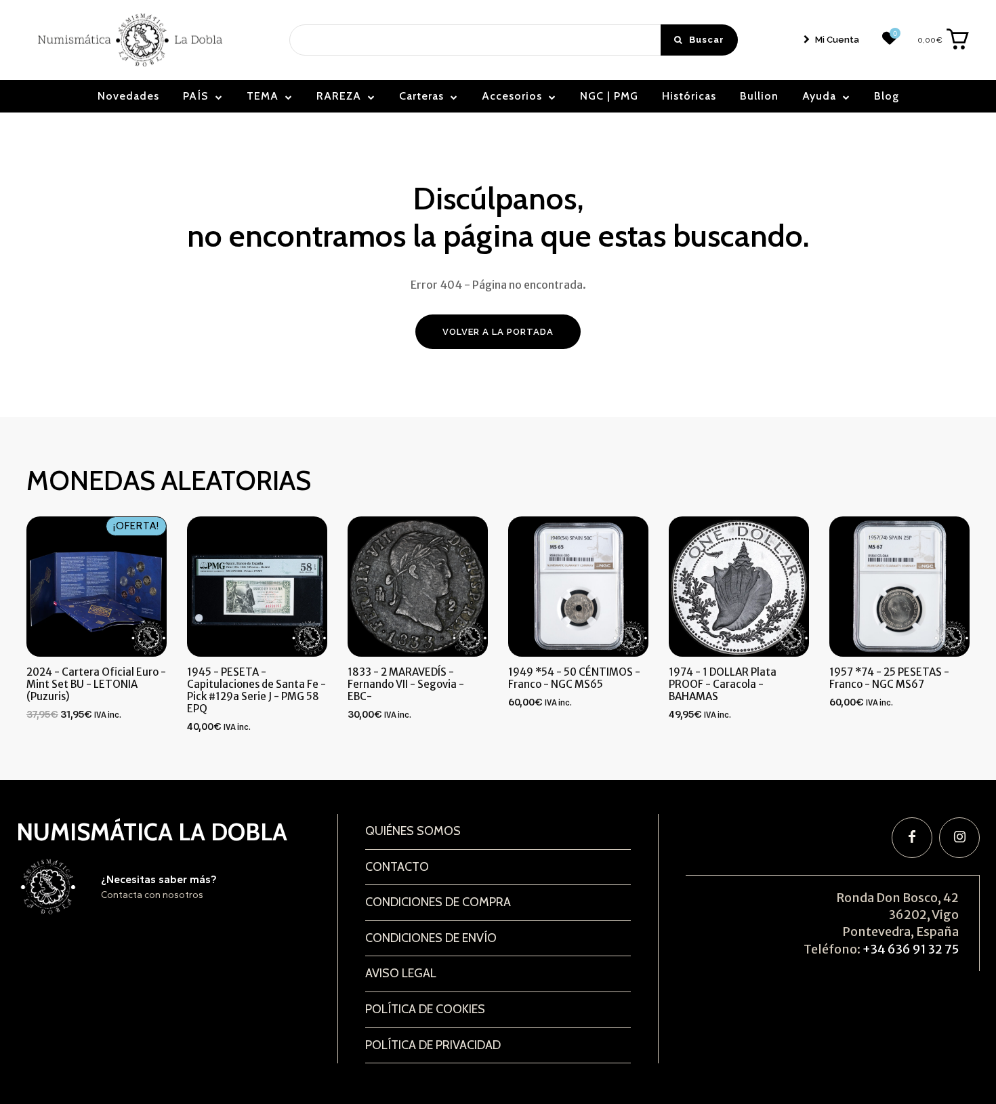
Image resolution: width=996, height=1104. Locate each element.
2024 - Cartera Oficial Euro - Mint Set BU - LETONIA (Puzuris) (96, 684)
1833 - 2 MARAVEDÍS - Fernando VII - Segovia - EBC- (406, 684)
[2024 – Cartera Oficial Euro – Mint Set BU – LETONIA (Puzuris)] (96, 586)
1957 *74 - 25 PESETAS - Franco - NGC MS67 (889, 678)
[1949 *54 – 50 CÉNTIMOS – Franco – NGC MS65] (578, 586)
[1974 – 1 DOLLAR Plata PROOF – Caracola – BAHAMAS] (739, 586)
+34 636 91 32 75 (911, 949)
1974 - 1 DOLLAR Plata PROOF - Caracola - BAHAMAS (722, 684)
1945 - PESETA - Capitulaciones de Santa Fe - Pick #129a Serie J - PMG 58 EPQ (256, 690)
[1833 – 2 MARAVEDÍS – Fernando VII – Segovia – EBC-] (418, 586)
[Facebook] (912, 837)
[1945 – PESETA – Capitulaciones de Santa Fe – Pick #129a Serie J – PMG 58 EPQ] (257, 586)
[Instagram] (959, 837)
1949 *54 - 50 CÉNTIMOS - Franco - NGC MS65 (574, 678)
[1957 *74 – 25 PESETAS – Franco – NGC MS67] (899, 586)
